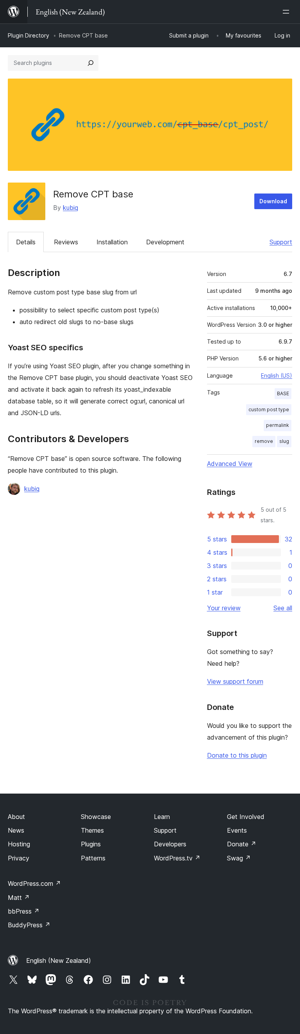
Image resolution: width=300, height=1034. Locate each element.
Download (273, 201)
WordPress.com (34, 883)
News (16, 830)
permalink (277, 425)
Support (281, 242)
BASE (283, 393)
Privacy (18, 858)
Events (237, 830)
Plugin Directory (28, 35)
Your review (224, 608)
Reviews (66, 242)
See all (282, 608)
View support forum (235, 681)
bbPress (23, 911)
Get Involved (245, 817)
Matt (19, 897)
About (16, 817)
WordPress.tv (177, 858)
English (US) (276, 375)
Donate (241, 844)
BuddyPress (29, 925)
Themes (92, 830)
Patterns (93, 858)
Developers (170, 844)
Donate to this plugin (237, 755)
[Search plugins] (90, 63)
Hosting (19, 844)
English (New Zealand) (58, 960)
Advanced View (229, 464)
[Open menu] (287, 11)
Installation (112, 242)
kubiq (70, 207)
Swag (239, 858)
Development (165, 242)
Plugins (91, 844)
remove (264, 441)
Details (26, 242)
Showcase (96, 817)
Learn (162, 817)
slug (284, 441)
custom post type (268, 409)
